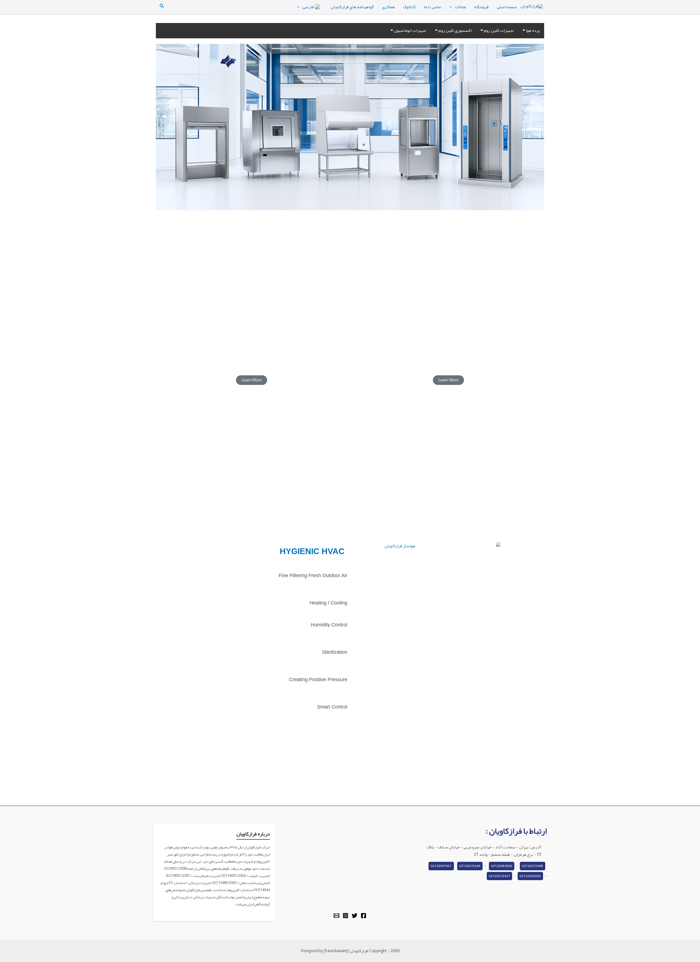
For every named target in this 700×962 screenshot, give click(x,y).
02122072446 (469, 866)
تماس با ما (432, 7)
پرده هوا (532, 30)
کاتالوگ (409, 7)
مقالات (460, 7)
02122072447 (499, 876)
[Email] (336, 915)
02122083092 (501, 866)
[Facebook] (363, 915)
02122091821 (441, 866)
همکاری (388, 7)
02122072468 (532, 866)
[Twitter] (354, 915)
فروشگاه (481, 7)
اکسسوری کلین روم (455, 30)
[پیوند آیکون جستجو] (161, 7)
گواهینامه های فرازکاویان (352, 7)
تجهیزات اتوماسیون (409, 30)
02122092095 (530, 876)
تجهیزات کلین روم (498, 30)
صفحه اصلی (507, 7)
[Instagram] (345, 915)
